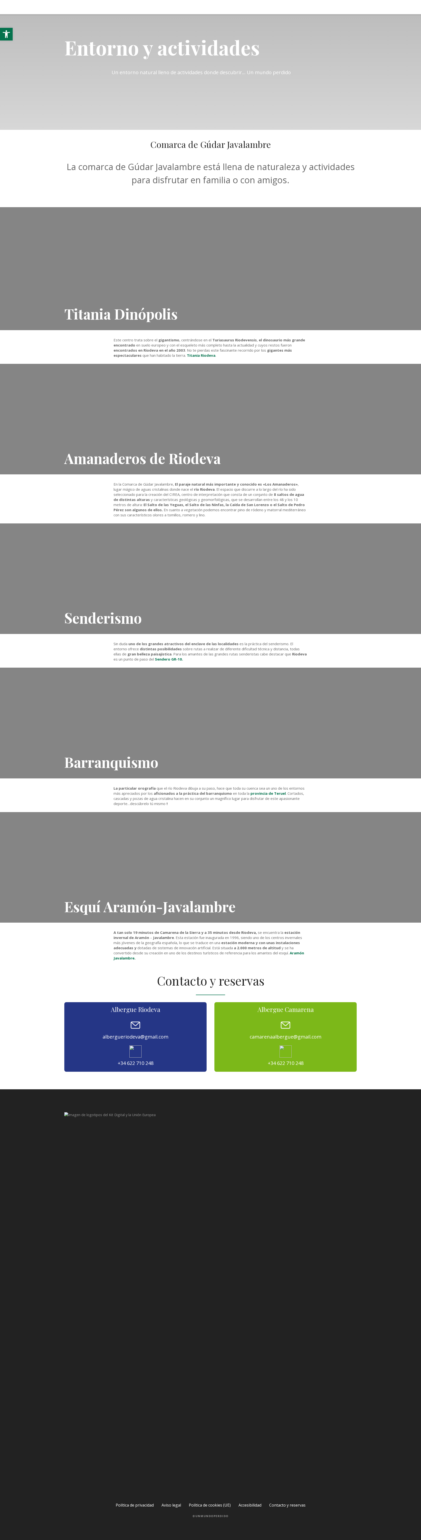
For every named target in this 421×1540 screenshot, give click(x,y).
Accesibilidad (250, 1505)
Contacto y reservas (287, 1505)
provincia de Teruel (268, 793)
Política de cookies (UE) (210, 1505)
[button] (6, 34)
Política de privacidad (135, 1505)
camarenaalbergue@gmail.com (285, 1036)
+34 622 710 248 (135, 1063)
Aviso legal (171, 1505)
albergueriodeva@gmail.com (135, 1036)
